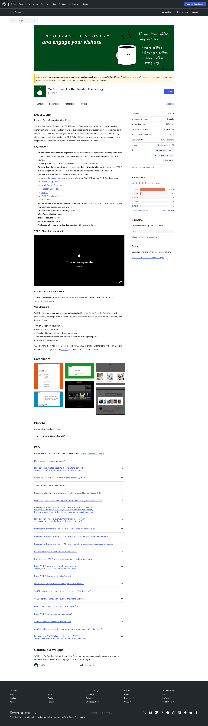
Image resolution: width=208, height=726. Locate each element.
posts (155, 155)
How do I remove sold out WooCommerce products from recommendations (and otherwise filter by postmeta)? (59, 520)
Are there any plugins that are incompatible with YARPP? (59, 584)
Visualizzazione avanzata (143, 167)
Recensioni (54, 104)
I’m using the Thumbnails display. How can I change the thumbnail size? (66, 529)
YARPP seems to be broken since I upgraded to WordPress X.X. (62, 591)
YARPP (54, 93)
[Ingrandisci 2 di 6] (60, 394)
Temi (50, 694)
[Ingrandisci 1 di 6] (60, 366)
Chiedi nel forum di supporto (144, 237)
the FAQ (64, 349)
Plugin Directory (16, 12)
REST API (45, 199)
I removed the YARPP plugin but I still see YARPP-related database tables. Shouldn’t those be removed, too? (60, 637)
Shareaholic (90, 665)
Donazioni (129, 698)
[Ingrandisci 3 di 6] (91, 366)
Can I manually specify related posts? (50, 485)
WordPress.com (169, 690)
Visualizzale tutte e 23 (165, 145)
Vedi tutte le (168, 210)
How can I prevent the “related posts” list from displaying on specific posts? (68, 500)
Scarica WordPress (194, 4)
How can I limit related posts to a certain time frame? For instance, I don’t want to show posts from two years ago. (60, 469)
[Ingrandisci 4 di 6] (91, 384)
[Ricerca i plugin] (35, 20)
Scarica (169, 91)
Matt (165, 694)
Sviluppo (85, 104)
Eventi (126, 694)
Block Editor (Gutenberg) (52, 185)
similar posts (168, 160)
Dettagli (40, 104)
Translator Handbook (43, 301)
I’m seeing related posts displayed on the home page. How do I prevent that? (68, 493)
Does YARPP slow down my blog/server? (52, 576)
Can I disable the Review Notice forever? (52, 621)
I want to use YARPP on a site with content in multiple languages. (63, 559)
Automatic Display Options (53, 178)
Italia (34, 713)
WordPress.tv (92, 702)
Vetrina (50, 690)
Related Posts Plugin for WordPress (97, 313)
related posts (163, 155)
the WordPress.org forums (92, 453)
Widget (44, 192)
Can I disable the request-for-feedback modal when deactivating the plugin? (68, 629)
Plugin (50, 698)
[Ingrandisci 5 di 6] (121, 366)
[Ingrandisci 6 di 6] (121, 390)
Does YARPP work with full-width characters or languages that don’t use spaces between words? (56, 567)
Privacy (13, 702)
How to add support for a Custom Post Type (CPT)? (57, 606)
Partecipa (128, 690)
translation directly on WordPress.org (71, 297)
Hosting (13, 698)
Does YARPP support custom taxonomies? (53, 614)
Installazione (70, 104)
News (12, 694)
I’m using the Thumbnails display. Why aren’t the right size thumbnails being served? (71, 536)
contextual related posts (164, 150)
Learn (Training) (92, 690)
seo (171, 155)
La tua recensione (140, 210)
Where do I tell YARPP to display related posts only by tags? (61, 478)
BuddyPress (168, 702)
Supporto (170, 104)
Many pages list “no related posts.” (49, 461)
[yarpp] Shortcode (49, 189)
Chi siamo (13, 690)
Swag (127, 702)
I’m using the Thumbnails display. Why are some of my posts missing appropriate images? (73, 544)
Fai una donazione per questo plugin (148, 257)
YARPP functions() (49, 196)
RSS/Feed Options (49, 181)
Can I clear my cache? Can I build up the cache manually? (59, 599)
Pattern (51, 702)
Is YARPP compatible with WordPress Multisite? (55, 551)
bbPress (166, 698)
